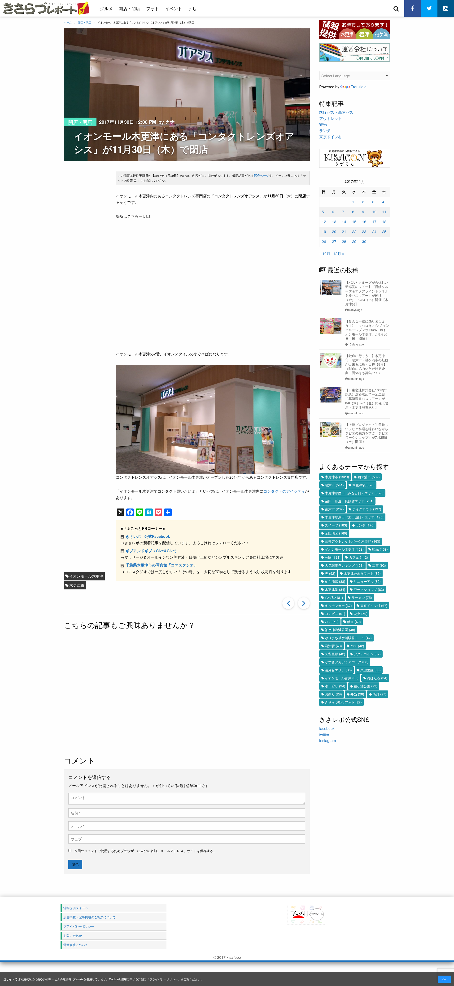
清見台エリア (338, 670)
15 (354, 221)
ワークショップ (369, 589)
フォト (152, 8)
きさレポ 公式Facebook (148, 536)
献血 (354, 621)
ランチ (325, 130)
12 (324, 221)
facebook (327, 728)
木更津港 (335, 589)
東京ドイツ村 (330, 136)
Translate (359, 86)
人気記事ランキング (344, 565)
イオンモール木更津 (86, 576)
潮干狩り (335, 686)
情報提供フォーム (75, 908)
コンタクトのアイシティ (284, 491)
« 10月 (324, 253)
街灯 (379, 694)
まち (192, 8)
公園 (332, 557)
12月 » (338, 253)
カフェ (358, 557)
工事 (379, 565)
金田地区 (336, 533)
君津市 (334, 484)
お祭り (333, 694)
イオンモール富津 (341, 678)
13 (334, 221)
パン (332, 621)
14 (344, 221)
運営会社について (75, 944)
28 (344, 241)
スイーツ (336, 525)
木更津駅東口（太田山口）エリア (354, 517)
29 (354, 241)
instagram (327, 740)
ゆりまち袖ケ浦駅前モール (348, 637)
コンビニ (335, 613)
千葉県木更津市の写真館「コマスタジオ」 (161, 565)
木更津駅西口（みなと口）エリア (354, 493)
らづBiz (334, 597)
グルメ (106, 8)
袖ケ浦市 (369, 476)
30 (364, 241)
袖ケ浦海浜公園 (340, 629)
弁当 (357, 694)
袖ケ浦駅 (335, 581)
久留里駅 (335, 653)
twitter (324, 734)
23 (364, 231)
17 (374, 221)
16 (364, 221)
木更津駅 (363, 484)
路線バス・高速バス (336, 112)
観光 (323, 124)
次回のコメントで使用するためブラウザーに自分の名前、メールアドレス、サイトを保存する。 (145, 850)
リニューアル (367, 581)
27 (334, 241)
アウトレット (330, 118)
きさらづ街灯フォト (343, 702)
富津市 (334, 509)
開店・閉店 (129, 8)
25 (384, 231)
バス (357, 645)
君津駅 (333, 645)
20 (334, 231)
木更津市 (76, 585)
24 (374, 231)
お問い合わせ (72, 935)
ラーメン (362, 597)
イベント (173, 8)
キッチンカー (338, 605)
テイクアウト (366, 509)
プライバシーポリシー (163, 979)
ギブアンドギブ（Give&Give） (152, 550)
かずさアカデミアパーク (346, 661)
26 (324, 241)
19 (324, 231)
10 (374, 211)
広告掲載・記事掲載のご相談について (89, 917)
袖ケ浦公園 (365, 686)
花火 (360, 613)
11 (384, 211)
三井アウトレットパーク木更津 (352, 541)
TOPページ (261, 175)
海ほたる (377, 678)
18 (384, 221)
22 (354, 231)
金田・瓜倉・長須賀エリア (349, 501)
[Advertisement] (187, 693)
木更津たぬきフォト (362, 573)
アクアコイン (367, 653)
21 (344, 231)
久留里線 (370, 670)
